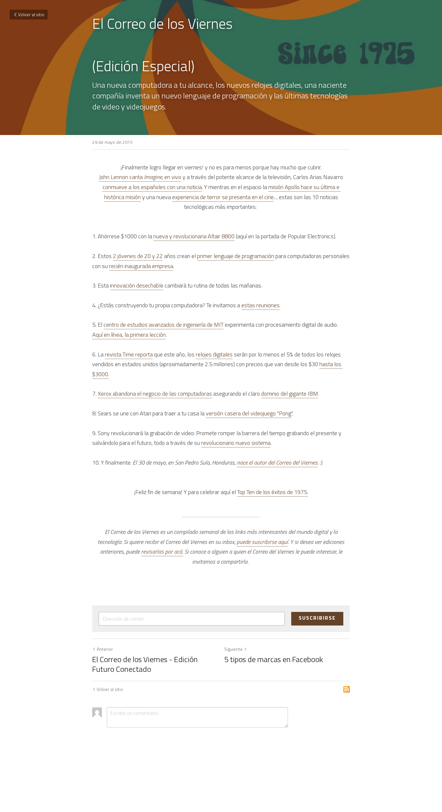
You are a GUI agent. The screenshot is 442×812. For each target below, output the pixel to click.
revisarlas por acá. (162, 551)
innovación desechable (136, 285)
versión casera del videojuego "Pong (248, 413)
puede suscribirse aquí (262, 541)
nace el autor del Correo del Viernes (277, 462)
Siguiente (233, 649)
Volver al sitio (31, 14)
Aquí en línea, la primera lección (129, 334)
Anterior (105, 649)
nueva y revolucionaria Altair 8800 (194, 236)
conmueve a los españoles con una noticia (152, 187)
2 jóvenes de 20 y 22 (138, 256)
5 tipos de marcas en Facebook (273, 659)
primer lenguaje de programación (235, 256)
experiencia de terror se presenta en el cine (223, 197)
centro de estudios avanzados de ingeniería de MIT (164, 324)
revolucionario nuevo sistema (236, 442)
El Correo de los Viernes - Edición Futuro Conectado (145, 664)
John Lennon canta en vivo (140, 177)
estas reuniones (260, 305)
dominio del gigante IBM (289, 393)
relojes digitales (214, 354)
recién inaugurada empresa (141, 266)
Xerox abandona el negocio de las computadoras (155, 393)
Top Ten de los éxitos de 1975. (272, 492)
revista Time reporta (129, 354)
